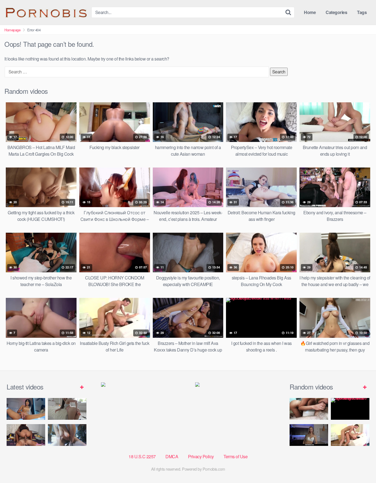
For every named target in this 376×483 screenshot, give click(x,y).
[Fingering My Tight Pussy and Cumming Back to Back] (26, 409)
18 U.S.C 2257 (142, 456)
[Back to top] (360, 465)
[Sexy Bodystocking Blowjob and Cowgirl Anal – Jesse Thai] (26, 435)
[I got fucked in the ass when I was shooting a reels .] (350, 409)
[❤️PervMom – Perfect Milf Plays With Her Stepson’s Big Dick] (309, 435)
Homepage (12, 29)
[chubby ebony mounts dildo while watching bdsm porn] (67, 435)
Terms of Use (235, 456)
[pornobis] (45, 12)
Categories (336, 12)
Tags (362, 12)
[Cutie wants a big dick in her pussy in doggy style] (67, 409)
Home (310, 12)
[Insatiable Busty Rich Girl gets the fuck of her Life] (350, 435)
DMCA (171, 456)
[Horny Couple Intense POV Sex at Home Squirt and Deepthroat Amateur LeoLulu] (309, 409)
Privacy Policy (201, 456)
